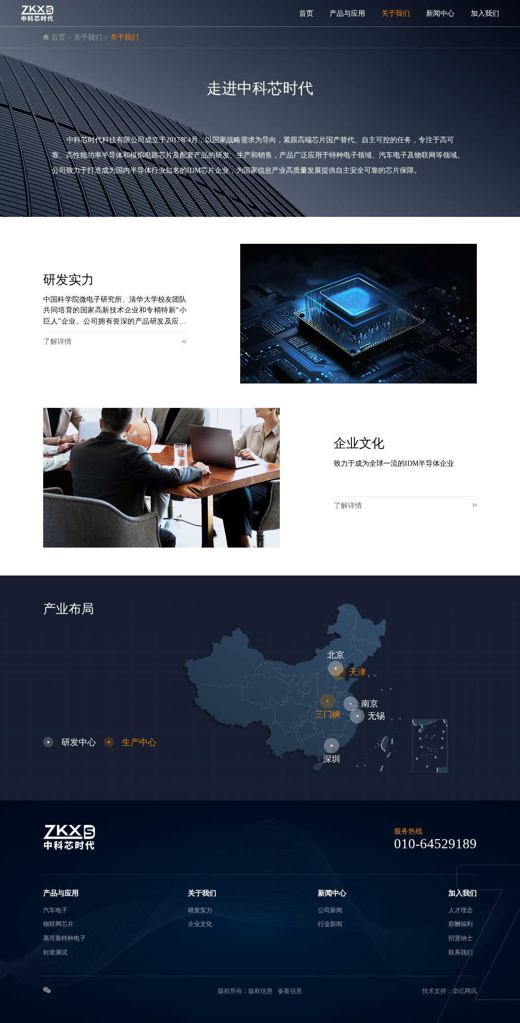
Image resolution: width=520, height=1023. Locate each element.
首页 (306, 13)
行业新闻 (330, 924)
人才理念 (460, 910)
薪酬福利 (460, 924)
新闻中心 (440, 13)
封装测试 (55, 952)
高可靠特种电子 (64, 938)
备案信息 (290, 991)
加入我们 (485, 13)
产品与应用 (347, 13)
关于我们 (395, 13)
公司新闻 (330, 910)
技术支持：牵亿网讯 (449, 991)
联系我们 (460, 952)
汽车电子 (55, 910)
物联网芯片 (58, 924)
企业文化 (200, 924)
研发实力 (200, 910)
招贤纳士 (460, 938)
